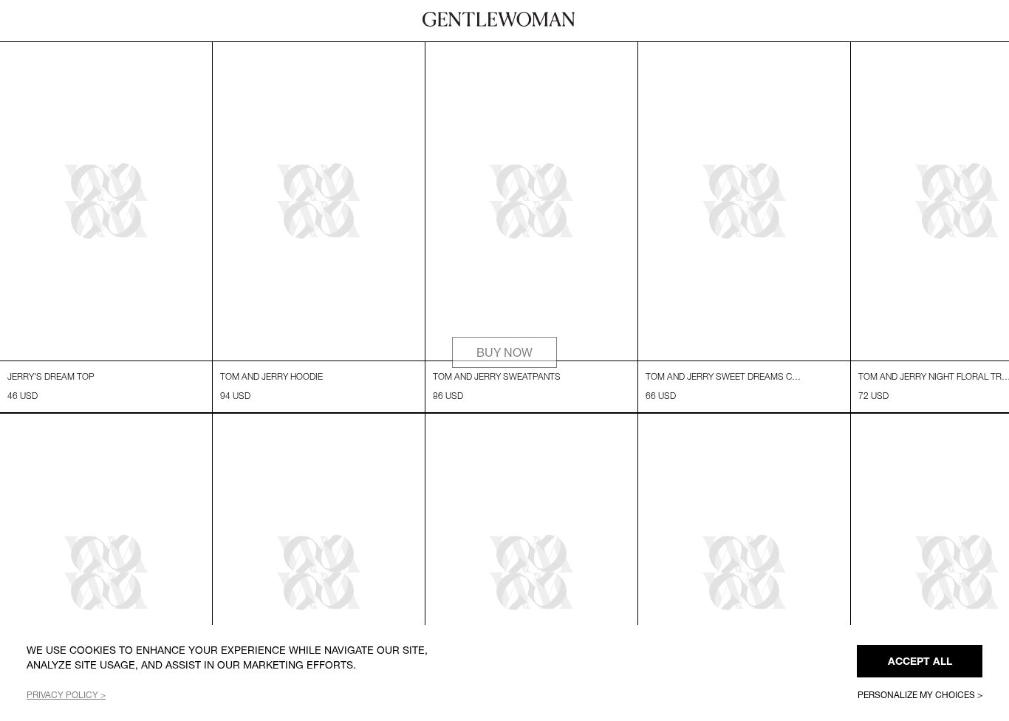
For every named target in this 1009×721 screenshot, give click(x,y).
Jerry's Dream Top (51, 376)
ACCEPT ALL (920, 661)
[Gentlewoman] (499, 19)
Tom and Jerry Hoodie (271, 376)
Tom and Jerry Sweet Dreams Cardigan (725, 376)
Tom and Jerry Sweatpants (497, 376)
